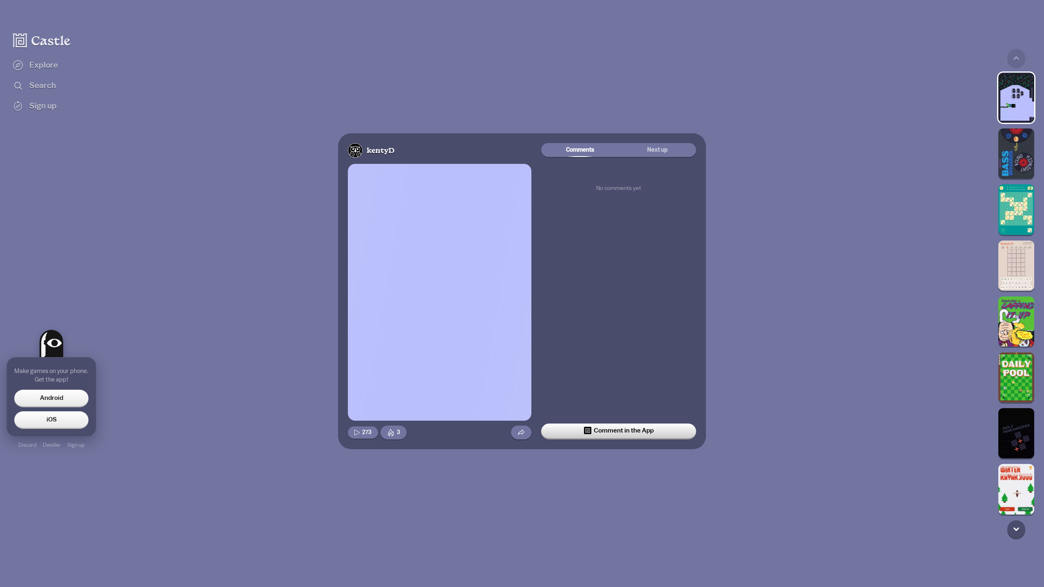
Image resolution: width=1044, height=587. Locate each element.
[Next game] (1016, 529)
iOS (51, 419)
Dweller (52, 445)
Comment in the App (624, 430)
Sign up (75, 445)
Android (51, 398)
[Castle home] (42, 40)
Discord (27, 445)
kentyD (380, 151)
